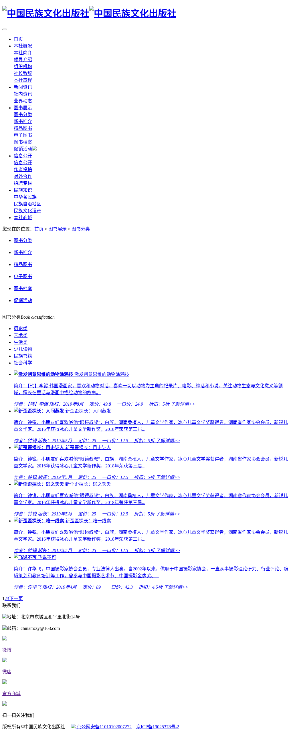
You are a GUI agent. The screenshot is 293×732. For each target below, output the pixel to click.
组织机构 (23, 66)
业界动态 (23, 100)
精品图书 (23, 128)
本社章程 (23, 80)
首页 (18, 39)
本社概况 (23, 45)
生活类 (20, 342)
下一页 (16, 598)
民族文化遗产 (27, 210)
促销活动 (23, 148)
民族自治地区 (27, 203)
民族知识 (23, 190)
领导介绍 (23, 59)
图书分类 (23, 114)
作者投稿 (23, 169)
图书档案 (23, 142)
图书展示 (23, 107)
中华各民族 (25, 197)
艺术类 (20, 335)
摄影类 (20, 328)
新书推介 (23, 121)
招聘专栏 (23, 183)
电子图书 (23, 135)
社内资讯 (23, 94)
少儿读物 (23, 349)
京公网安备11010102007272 (104, 726)
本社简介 (23, 52)
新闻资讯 (23, 87)
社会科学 (23, 362)
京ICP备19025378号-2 (157, 726)
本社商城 (23, 217)
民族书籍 (23, 356)
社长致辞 (23, 73)
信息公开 (23, 155)
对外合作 (23, 176)
